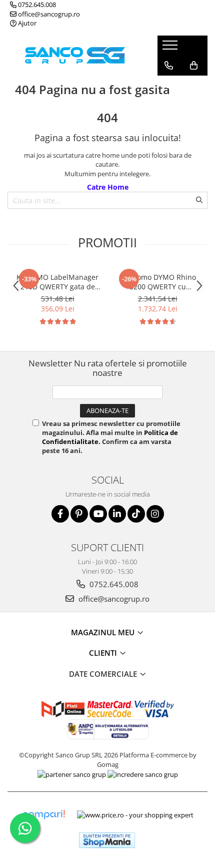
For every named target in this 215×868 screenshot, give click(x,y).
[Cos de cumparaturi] (193, 66)
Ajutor (26, 23)
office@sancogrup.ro (48, 14)
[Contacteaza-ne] (169, 66)
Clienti (104, 653)
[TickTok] (136, 514)
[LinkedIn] (117, 514)
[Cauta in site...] (169, 86)
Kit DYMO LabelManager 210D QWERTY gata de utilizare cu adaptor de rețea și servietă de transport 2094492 (57, 281)
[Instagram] (155, 514)
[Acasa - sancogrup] (75, 55)
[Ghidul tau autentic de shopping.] (44, 814)
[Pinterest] (79, 514)
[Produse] (171, 48)
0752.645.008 (36, 4)
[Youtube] (98, 514)
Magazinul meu (103, 632)
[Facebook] (60, 514)
